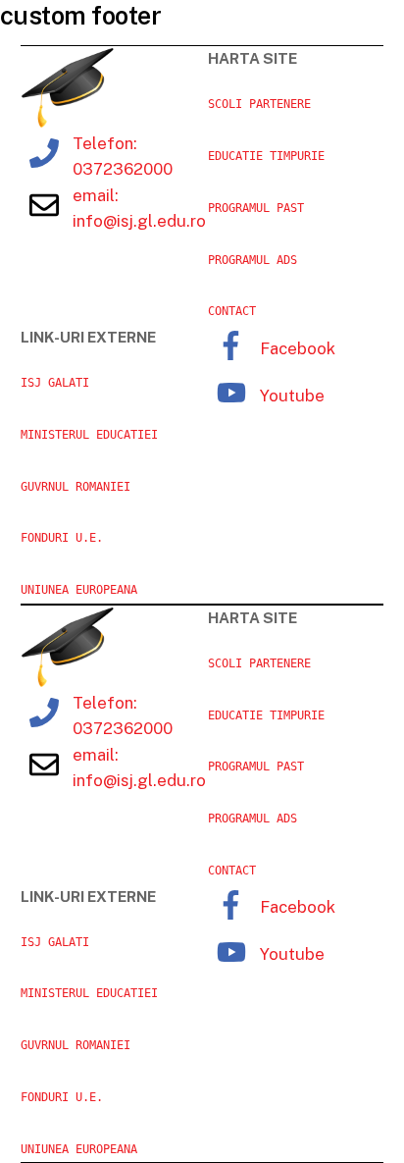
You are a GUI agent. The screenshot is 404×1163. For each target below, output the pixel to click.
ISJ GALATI (55, 383)
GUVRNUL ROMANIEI (75, 487)
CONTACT (232, 311)
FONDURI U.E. (62, 538)
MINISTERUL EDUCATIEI (89, 435)
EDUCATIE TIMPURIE (266, 156)
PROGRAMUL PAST (256, 208)
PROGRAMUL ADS (252, 260)
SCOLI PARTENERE (259, 104)
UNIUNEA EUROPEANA (79, 590)
